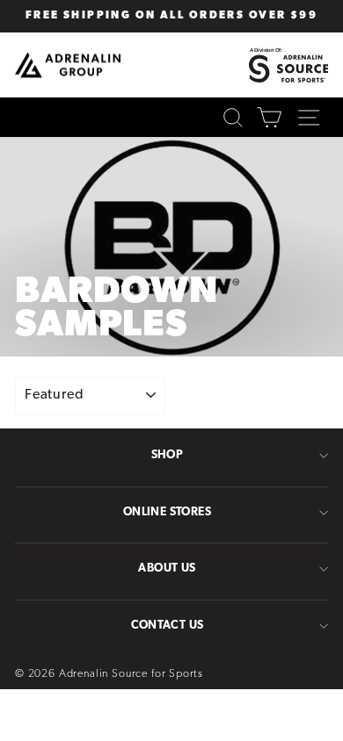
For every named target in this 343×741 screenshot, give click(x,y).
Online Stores (167, 512)
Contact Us (167, 625)
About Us (166, 568)
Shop (167, 455)
